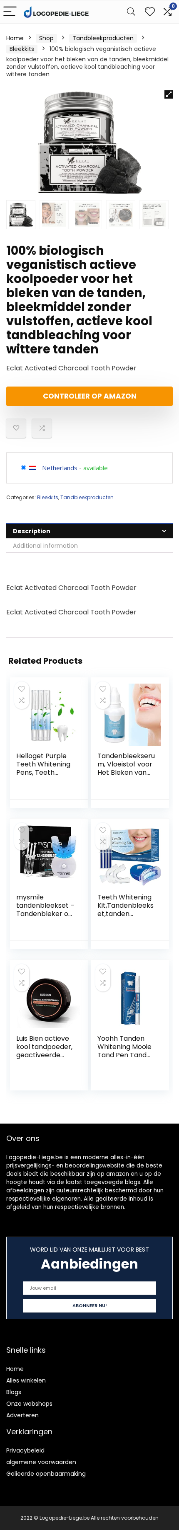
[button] (168, 94)
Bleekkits (22, 49)
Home (15, 38)
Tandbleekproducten (103, 38)
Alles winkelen (26, 1380)
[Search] (131, 12)
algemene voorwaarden (41, 1462)
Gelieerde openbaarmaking (46, 1474)
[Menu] (10, 12)
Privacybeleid (25, 1450)
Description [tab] (31, 531)
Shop (46, 38)
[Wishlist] (150, 12)
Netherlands (59, 468)
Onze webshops (29, 1403)
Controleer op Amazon (90, 396)
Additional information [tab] (45, 545)
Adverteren (22, 1415)
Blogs (13, 1392)
